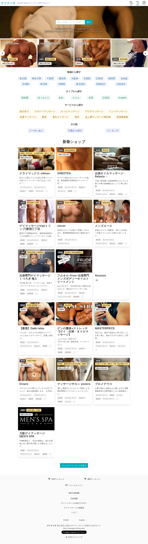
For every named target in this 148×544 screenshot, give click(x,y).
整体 (44, 117)
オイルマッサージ (70, 111)
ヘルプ (74, 512)
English (122, 97)
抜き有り (24, 111)
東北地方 (80, 84)
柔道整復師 (122, 117)
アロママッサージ (94, 111)
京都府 (87, 78)
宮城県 (25, 84)
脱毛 (77, 117)
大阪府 (74, 78)
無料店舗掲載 (74, 493)
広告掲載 (74, 498)
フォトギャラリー (75, 485)
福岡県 (111, 78)
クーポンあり (36, 130)
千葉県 (50, 78)
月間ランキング (57, 479)
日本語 (105, 97)
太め (61, 97)
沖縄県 (61, 84)
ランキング (113, 130)
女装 (91, 97)
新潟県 (43, 84)
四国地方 (100, 84)
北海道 (124, 78)
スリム (75, 97)
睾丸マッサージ (60, 117)
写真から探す (75, 130)
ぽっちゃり (43, 97)
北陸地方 (121, 84)
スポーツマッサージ (44, 111)
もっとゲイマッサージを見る (74, 465)
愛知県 (62, 78)
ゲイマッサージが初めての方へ (74, 503)
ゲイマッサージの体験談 (74, 508)
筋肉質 (25, 97)
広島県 (99, 78)
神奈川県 (36, 78)
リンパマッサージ (118, 111)
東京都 (23, 78)
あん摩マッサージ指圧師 (98, 117)
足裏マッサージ (28, 117)
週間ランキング (93, 479)
